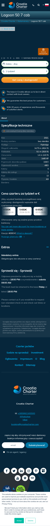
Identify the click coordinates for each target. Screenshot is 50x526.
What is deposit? (24, 233)
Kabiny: (4, 169)
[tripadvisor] (32, 478)
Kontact (19, 364)
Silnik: (3, 158)
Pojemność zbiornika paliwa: (14, 162)
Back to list (9, 29)
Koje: (3, 175)
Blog (42, 358)
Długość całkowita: (9, 148)
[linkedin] (21, 471)
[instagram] (29, 471)
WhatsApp (25, 416)
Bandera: (5, 182)
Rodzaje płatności (10, 236)
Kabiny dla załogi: (9, 172)
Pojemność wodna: (9, 165)
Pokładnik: (5, 151)
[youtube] (18, 478)
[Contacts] (33, 5)
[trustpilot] (25, 478)
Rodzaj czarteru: (8, 141)
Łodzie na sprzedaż (17, 352)
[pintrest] (36, 471)
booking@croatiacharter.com (25, 424)
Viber (25, 419)
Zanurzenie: (6, 155)
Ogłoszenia (11, 358)
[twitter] (14, 471)
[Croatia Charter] (18, 5)
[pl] (45, 5)
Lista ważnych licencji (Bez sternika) (20, 131)
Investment (37, 352)
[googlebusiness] (43, 471)
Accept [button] (19, 520)
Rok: (3, 138)
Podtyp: (4, 145)
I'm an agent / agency (15, 452)
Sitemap (30, 364)
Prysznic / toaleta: (9, 179)
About (4, 118)
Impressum (26, 358)
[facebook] (7, 471)
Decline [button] (30, 520)
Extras (5, 247)
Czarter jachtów (25, 346)
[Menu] (2, 5)
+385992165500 (26, 413)
